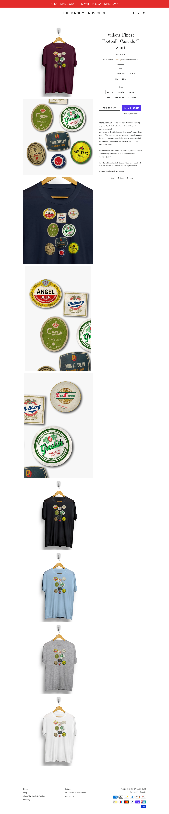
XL (116, 79)
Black (121, 92)
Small (109, 74)
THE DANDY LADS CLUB (84, 13)
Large (132, 74)
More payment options (131, 114)
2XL (124, 79)
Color (121, 87)
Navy (131, 92)
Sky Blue (119, 97)
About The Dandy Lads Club (34, 796)
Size (120, 68)
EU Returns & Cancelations (75, 792)
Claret (132, 97)
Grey (107, 97)
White (110, 92)
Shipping (117, 60)
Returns (68, 789)
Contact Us (69, 796)
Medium (121, 74)
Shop (25, 792)
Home (25, 789)
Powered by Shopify (138, 792)
